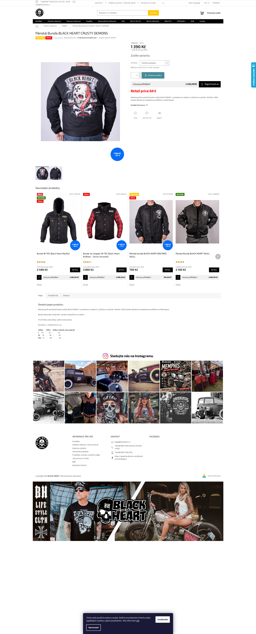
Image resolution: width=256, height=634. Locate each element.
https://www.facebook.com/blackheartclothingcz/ (129, 457)
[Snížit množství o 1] (140, 76)
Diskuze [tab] (66, 295)
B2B (74, 462)
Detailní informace (138, 105)
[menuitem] (39, 21)
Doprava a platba (148, 3)
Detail (75, 270)
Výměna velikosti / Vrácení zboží (121, 3)
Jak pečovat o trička (80, 458)
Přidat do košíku (155, 75)
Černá (39, 285)
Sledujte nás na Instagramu (131, 356)
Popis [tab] (40, 295)
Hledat (153, 13)
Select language (194, 3)
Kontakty (99, 3)
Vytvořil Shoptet (214, 476)
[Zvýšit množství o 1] (140, 73)
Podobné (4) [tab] (53, 295)
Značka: (107, 37)
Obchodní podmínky (80, 451)
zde (137, 620)
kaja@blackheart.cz (122, 442)
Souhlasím (162, 619)
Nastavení (94, 627)
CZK (205, 3)
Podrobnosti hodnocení (87, 38)
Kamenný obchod (79, 465)
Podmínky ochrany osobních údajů (86, 455)
